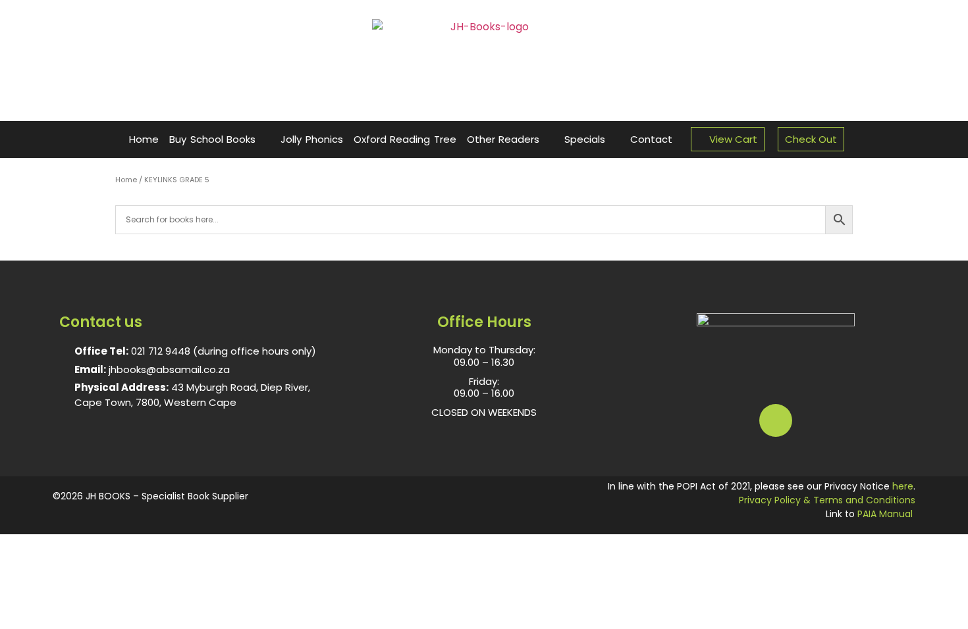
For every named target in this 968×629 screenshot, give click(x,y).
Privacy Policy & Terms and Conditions (827, 500)
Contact (651, 139)
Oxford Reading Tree (405, 139)
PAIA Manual (885, 513)
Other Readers (503, 139)
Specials (584, 139)
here (902, 486)
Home (144, 139)
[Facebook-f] (775, 420)
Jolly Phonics (312, 139)
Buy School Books (212, 139)
